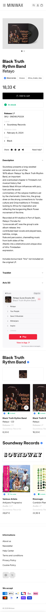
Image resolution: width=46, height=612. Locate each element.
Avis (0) (6, 282)
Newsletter (8, 546)
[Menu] (4, 5)
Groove (22, 78)
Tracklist (7, 272)
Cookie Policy (9, 565)
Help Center (8, 550)
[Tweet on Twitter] (19, 150)
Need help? (37, 150)
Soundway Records (16, 124)
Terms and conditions (13, 555)
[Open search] (34, 5)
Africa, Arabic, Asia (35, 78)
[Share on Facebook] (12, 150)
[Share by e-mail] (23, 150)
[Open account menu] (38, 5)
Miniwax (11, 608)
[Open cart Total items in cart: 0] (41, 5)
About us (7, 541)
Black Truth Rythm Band (14, 64)
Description (8, 160)
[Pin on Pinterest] (15, 150)
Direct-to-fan (11, 78)
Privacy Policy (9, 560)
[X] (12, 575)
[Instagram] (6, 575)
